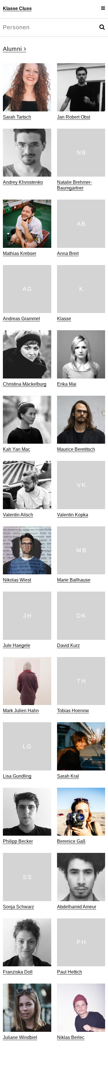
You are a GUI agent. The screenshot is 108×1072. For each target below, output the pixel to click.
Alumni (13, 49)
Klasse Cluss (17, 8)
